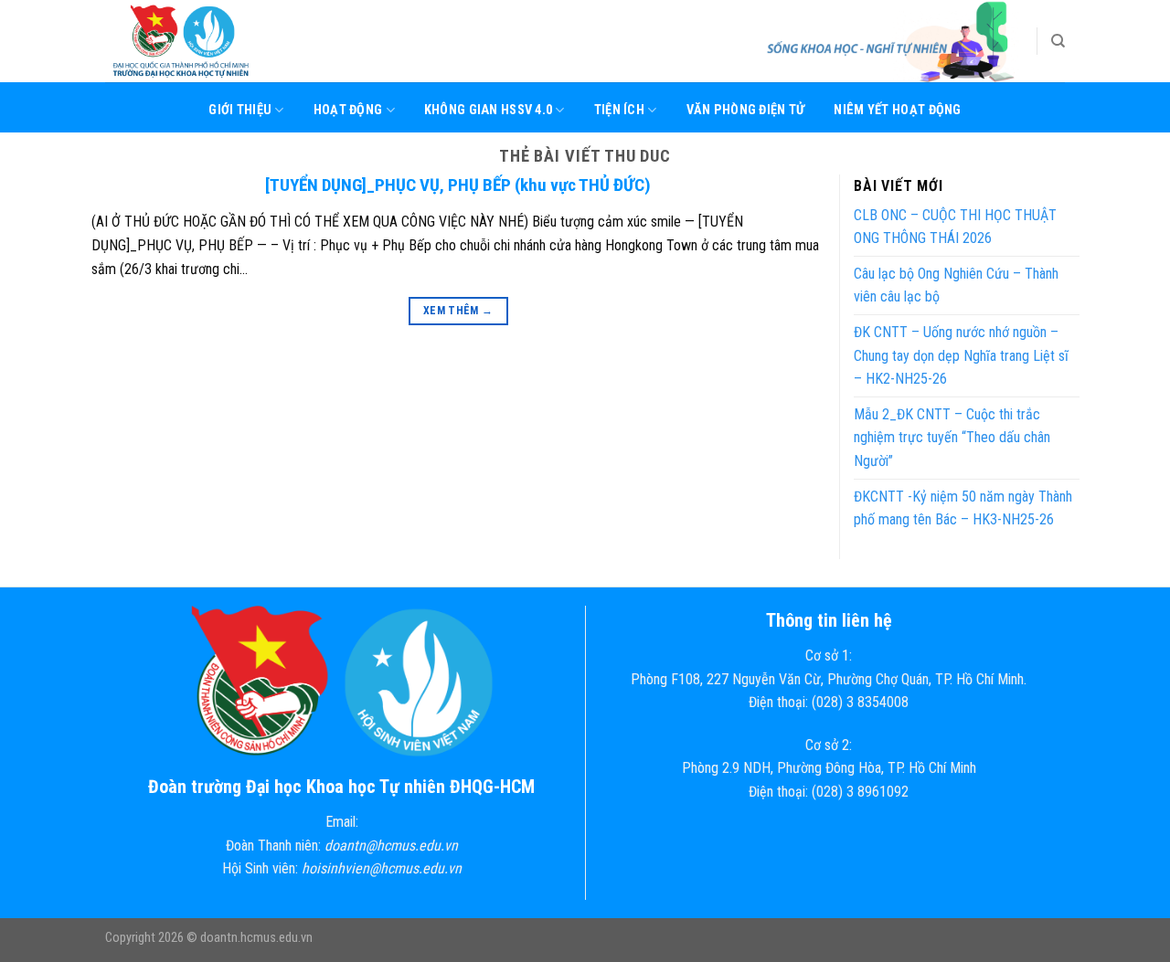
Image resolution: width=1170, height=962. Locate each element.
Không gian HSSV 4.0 (488, 110)
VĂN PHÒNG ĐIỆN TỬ (745, 110)
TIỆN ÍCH (619, 110)
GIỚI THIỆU (239, 110)
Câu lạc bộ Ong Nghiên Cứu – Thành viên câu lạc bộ (956, 285)
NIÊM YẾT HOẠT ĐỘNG (897, 110)
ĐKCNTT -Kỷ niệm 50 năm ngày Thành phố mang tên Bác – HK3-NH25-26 (963, 508)
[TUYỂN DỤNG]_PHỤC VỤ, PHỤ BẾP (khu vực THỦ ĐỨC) (458, 185)
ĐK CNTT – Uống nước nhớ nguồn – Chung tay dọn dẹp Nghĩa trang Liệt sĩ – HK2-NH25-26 (961, 355)
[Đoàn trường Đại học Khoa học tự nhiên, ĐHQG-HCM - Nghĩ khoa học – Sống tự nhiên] (196, 41)
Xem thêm (458, 310)
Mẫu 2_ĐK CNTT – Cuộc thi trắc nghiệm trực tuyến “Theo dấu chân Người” (952, 438)
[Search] (1058, 41)
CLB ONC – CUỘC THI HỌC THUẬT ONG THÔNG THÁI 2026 (955, 227)
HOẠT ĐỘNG (348, 110)
